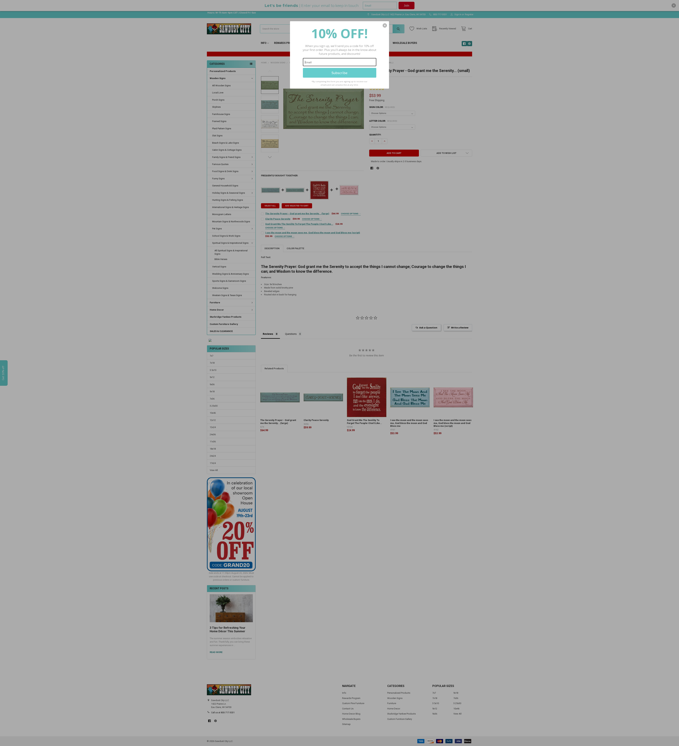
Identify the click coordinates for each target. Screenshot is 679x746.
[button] (385, 25)
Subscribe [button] (339, 73)
